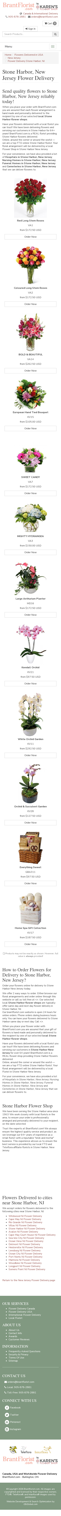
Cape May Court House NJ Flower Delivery (32, 1235)
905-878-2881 (17, 16)
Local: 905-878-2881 (19, 1387)
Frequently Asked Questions (24, 1351)
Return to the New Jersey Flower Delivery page (28, 1280)
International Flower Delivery (25, 1315)
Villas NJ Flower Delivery (22, 1225)
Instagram (15, 1429)
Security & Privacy (18, 1354)
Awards (13, 1336)
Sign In (32, 29)
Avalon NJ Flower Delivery (23, 1231)
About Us (14, 1330)
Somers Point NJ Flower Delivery (27, 1269)
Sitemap (13, 1361)
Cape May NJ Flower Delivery (25, 1219)
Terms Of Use (16, 1357)
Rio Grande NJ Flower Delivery (25, 1222)
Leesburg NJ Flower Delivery (25, 1250)
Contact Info (15, 1333)
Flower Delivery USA (20, 1312)
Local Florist (15, 1318)
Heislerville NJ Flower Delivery (26, 1247)
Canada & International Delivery (40, 13)
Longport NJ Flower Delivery (24, 1266)
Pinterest (14, 1422)
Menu (8, 46)
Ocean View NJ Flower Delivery (26, 1241)
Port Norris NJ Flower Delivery (25, 1257)
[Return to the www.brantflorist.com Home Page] (30, 6)
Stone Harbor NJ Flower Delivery (27, 1228)
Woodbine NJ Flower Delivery (25, 1263)
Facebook (15, 1407)
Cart (51, 23)
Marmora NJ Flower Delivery (24, 1260)
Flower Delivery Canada (22, 1308)
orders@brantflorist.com (44, 16)
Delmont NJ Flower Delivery (24, 1244)
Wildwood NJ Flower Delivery (25, 1216)
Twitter (14, 1415)
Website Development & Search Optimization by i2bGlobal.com (30, 1503)
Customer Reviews (19, 1339)
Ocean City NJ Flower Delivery (25, 1253)
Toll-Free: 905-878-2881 (21, 1392)
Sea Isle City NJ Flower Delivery (26, 1238)
